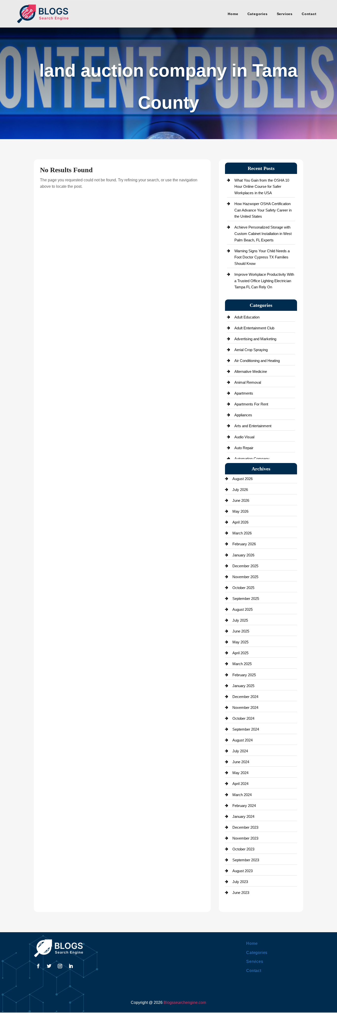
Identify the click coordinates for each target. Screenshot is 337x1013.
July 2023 (240, 882)
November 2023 (245, 838)
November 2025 (245, 577)
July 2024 (240, 751)
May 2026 (240, 511)
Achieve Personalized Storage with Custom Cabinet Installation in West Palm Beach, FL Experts (263, 233)
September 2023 (245, 860)
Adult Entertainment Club (254, 328)
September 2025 (245, 598)
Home (233, 14)
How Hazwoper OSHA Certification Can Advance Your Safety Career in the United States (263, 210)
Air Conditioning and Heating (257, 361)
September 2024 (245, 729)
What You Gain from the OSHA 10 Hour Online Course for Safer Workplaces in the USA (261, 186)
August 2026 (242, 479)
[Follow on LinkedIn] (70, 966)
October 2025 (243, 588)
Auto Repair (243, 448)
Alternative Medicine (250, 371)
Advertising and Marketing (255, 339)
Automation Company (251, 459)
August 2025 (242, 609)
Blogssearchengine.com (185, 1002)
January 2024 (243, 816)
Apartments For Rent (251, 404)
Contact (309, 14)
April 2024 (240, 783)
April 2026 (240, 522)
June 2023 (240, 892)
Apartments (243, 393)
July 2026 (240, 489)
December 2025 (245, 566)
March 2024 (242, 795)
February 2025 (244, 675)
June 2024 (240, 762)
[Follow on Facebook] (38, 966)
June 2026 (240, 500)
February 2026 (244, 544)
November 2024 (245, 707)
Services (285, 14)
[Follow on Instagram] (60, 966)
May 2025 (240, 642)
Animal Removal (247, 382)
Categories (257, 14)
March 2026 (242, 533)
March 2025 (242, 664)
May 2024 (240, 773)
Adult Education (247, 317)
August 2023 (242, 871)
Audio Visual (244, 437)
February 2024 (244, 805)
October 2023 (243, 849)
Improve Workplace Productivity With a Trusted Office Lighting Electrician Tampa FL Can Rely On (264, 280)
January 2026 (243, 555)
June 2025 (240, 631)
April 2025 (240, 653)
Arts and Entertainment (252, 426)
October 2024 (243, 718)
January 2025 (243, 686)
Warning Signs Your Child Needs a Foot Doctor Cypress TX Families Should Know (262, 257)
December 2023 (245, 827)
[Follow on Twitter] (49, 966)
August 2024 (242, 740)
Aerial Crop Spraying (251, 350)
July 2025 (240, 620)
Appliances (243, 415)
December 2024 (245, 697)
